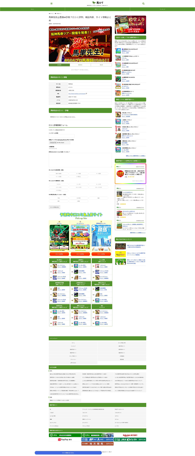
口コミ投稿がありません (68, 452)
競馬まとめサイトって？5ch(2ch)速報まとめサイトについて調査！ (96, 384)
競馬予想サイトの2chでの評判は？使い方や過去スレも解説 (62, 377)
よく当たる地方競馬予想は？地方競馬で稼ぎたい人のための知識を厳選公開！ (130, 377)
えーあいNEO (53, 416)
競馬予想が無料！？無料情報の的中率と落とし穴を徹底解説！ (63, 380)
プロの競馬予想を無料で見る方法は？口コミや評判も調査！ (127, 374)
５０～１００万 (98, 187)
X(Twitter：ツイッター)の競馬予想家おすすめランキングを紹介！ (63, 387)
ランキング (162, 9)
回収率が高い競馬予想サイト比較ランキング (59, 306)
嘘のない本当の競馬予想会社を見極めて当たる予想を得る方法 (63, 374)
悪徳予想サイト (73, 349)
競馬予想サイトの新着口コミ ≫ (137, 232)
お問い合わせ (73, 362)
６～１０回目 (58, 176)
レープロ (117, 425)
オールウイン (85, 416)
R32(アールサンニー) (119, 409)
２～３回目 (78, 173)
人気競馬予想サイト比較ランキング (81, 283)
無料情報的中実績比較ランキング (59, 283)
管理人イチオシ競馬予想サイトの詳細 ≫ (135, 155)
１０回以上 (78, 176)
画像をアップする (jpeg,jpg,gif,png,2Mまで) (60, 139)
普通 (98, 198)
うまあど (52, 412)
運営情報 (122, 359)
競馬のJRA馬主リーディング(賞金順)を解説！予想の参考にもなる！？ (64, 390)
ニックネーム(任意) (53, 133)
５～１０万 (98, 184)
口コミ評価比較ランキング (102, 260)
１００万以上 (58, 190)
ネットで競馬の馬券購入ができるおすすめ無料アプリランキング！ (128, 390)
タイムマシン (85, 422)
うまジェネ (84, 412)
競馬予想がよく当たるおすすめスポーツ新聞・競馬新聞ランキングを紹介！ (130, 384)
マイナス (58, 184)
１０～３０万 (58, 187)
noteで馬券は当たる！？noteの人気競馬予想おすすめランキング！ (129, 380)
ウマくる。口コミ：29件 (125, 58)
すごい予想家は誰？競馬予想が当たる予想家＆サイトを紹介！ (95, 377)
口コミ (32, 9)
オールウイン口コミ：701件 (125, 87)
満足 (58, 201)
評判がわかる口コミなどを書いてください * (59, 152)
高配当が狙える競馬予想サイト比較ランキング (102, 283)
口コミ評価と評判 (122, 342)
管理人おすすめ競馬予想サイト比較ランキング (80, 306)
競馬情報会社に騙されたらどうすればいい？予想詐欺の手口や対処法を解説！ (98, 390)
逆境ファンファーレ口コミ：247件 (127, 94)
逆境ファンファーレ (86, 419)
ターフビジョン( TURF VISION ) (121, 422)
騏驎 (51, 419)
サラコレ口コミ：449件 (125, 80)
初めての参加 (58, 173)
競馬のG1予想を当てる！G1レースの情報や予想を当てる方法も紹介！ (129, 387)
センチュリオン (53, 422)
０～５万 (78, 184)
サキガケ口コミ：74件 (125, 65)
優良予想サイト (122, 346)
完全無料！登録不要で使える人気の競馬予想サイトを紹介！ (94, 374)
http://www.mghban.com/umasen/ (77, 93)
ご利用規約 (122, 356)
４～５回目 (98, 173)
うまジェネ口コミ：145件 (125, 129)
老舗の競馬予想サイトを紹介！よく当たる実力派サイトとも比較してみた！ (65, 384)
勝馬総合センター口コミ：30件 (126, 51)
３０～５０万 (78, 187)
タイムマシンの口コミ (129, 211)
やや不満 (78, 198)
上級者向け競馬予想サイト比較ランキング (80, 260)
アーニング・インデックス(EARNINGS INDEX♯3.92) (93, 409)
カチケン (117, 416)
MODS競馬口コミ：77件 (125, 143)
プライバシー (73, 359)
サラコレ (117, 419)
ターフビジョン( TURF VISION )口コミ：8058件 (129, 115)
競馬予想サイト (122, 349)
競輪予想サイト (122, 352)
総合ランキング (102, 306)
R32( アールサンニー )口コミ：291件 (127, 136)
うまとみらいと (118, 412)
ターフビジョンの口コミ (139, 180)
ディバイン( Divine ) (54, 425)
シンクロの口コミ (128, 192)
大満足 (78, 201)
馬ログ (97, 2)
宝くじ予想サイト (73, 356)
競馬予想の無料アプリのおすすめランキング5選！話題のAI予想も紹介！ (97, 387)
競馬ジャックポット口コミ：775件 (127, 73)
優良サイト (97, 9)
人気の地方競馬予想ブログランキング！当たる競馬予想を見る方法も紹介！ (65, 394)
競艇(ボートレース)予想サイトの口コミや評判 (59, 400)
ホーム (73, 342)
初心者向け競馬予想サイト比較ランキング (59, 260)
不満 (58, 198)
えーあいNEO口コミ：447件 (125, 122)
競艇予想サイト (73, 352)
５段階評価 (51, 146)
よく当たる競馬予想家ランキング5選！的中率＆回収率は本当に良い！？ (97, 380)
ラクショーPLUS (86, 425)
